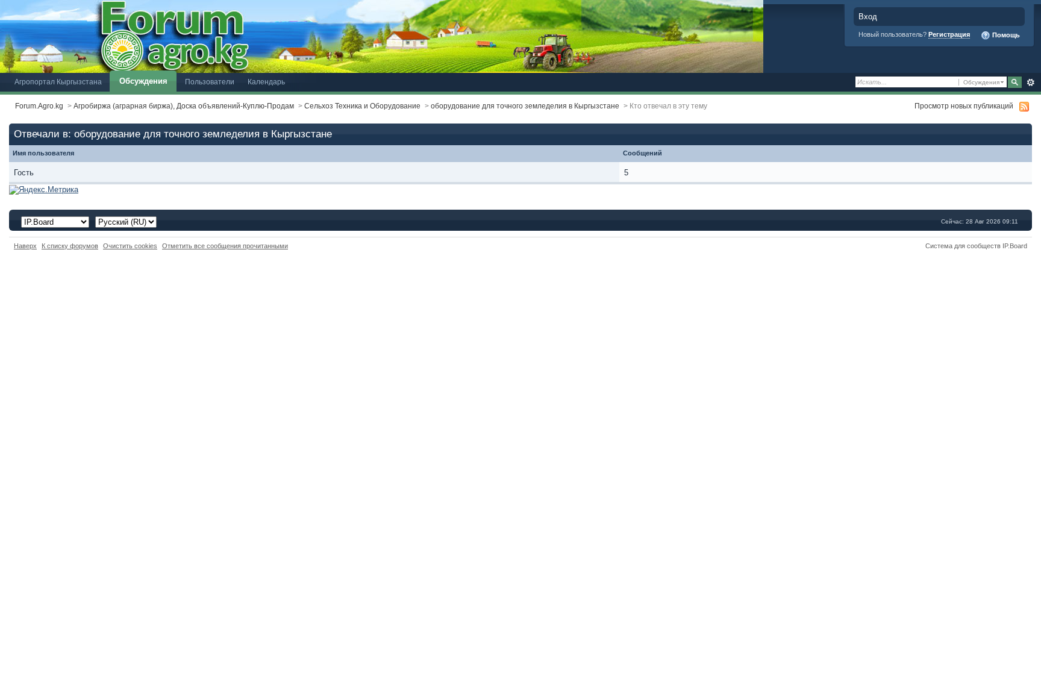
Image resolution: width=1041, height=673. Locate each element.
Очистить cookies (130, 245)
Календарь (266, 82)
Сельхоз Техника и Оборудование (362, 106)
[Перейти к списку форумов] (381, 35)
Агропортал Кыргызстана (58, 82)
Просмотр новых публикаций (963, 106)
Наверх (25, 245)
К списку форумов (70, 245)
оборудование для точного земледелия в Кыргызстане (525, 106)
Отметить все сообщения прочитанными (225, 245)
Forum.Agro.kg (39, 106)
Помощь (1005, 35)
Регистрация (949, 34)
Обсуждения (143, 81)
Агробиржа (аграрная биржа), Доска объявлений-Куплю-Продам (183, 106)
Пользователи (209, 82)
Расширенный (1030, 83)
